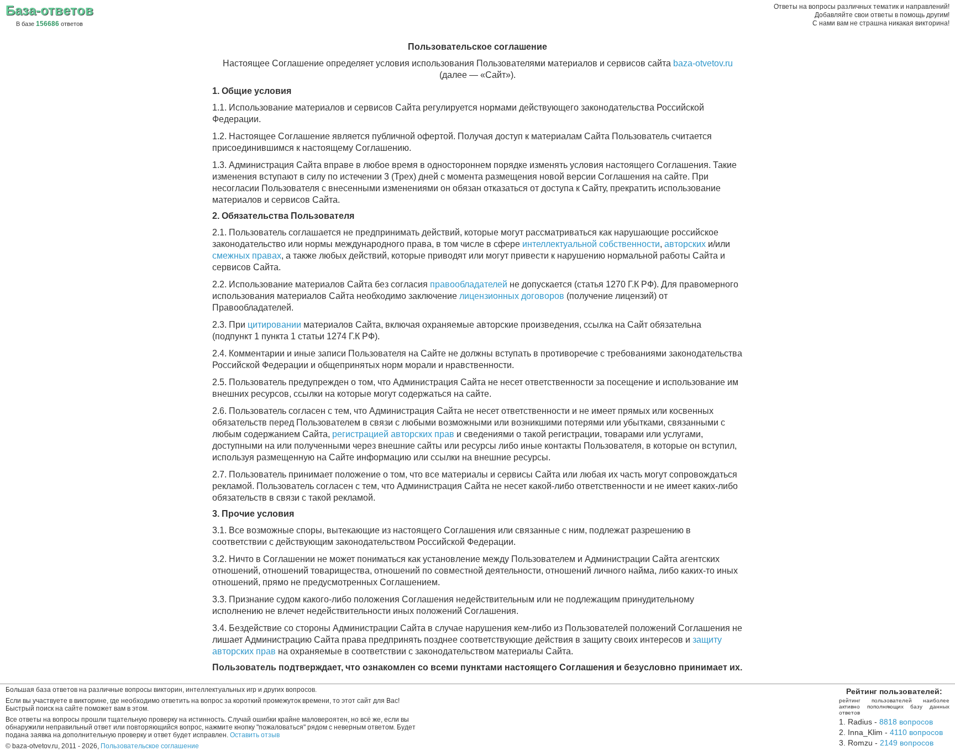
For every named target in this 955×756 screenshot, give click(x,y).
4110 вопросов (916, 732)
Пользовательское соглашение (150, 746)
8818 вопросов (906, 721)
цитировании (274, 324)
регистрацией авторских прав (393, 434)
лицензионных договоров (511, 296)
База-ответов (49, 10)
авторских (685, 244)
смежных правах (246, 255)
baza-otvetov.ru (703, 63)
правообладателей (468, 284)
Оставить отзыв (255, 735)
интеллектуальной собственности (591, 244)
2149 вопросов (906, 742)
